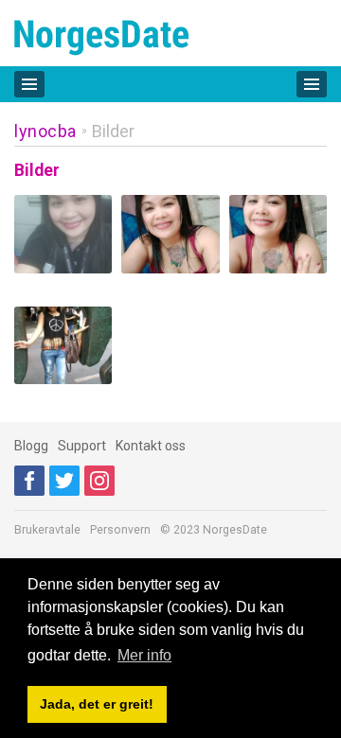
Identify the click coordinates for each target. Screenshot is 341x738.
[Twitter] (64, 481)
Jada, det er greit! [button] (96, 704)
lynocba (45, 131)
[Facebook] (29, 481)
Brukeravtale (47, 529)
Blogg (31, 445)
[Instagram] (99, 481)
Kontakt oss (151, 445)
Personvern (120, 529)
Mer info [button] (144, 655)
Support (82, 445)
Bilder (113, 131)
